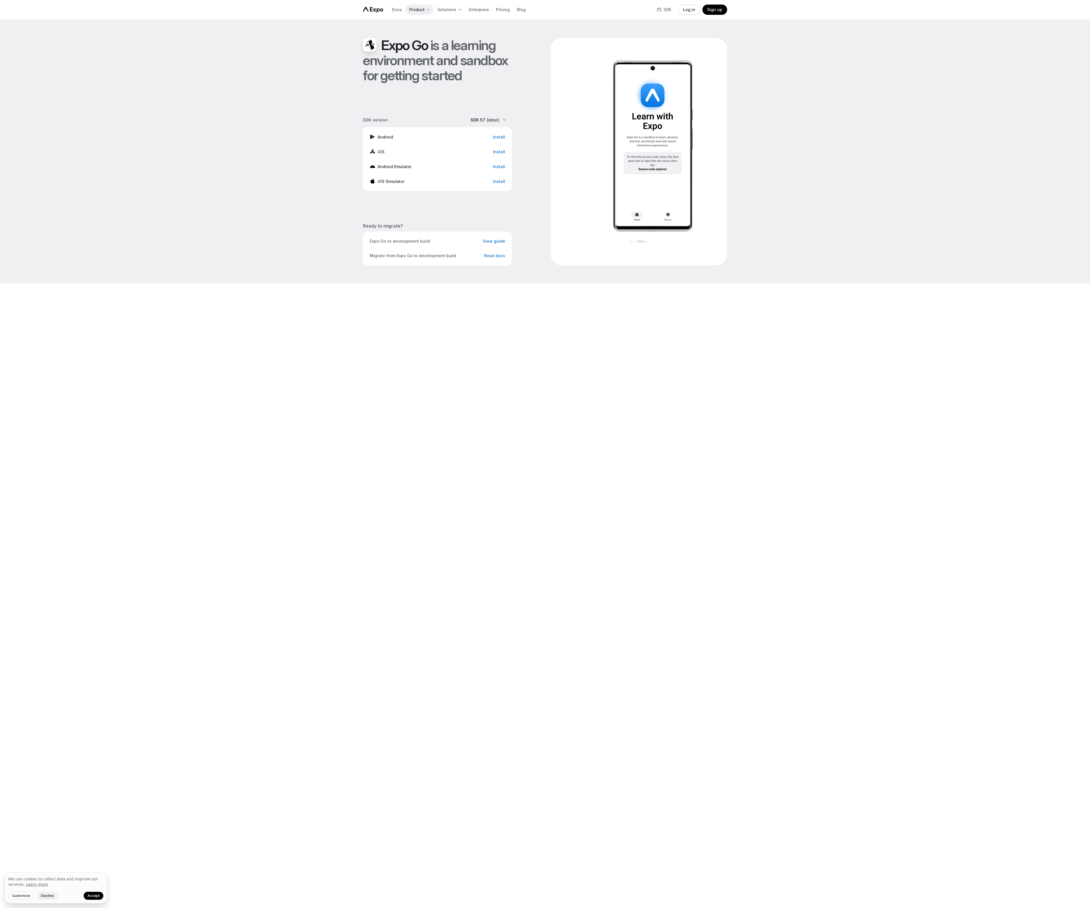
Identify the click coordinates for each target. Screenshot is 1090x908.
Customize (21, 895)
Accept (93, 895)
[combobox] (489, 120)
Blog (521, 9)
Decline (47, 895)
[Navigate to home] (373, 10)
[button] (437, 136)
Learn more (37, 884)
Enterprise (479, 9)
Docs (397, 9)
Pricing (503, 9)
